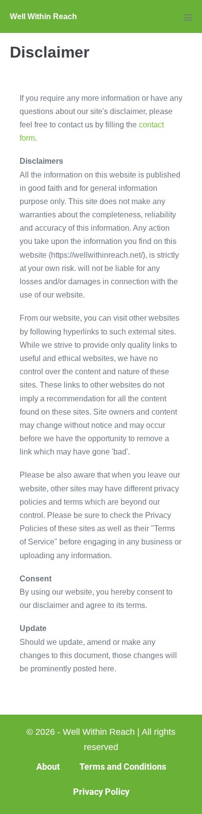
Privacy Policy (101, 791)
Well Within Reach (43, 16)
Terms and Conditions (122, 766)
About (48, 766)
